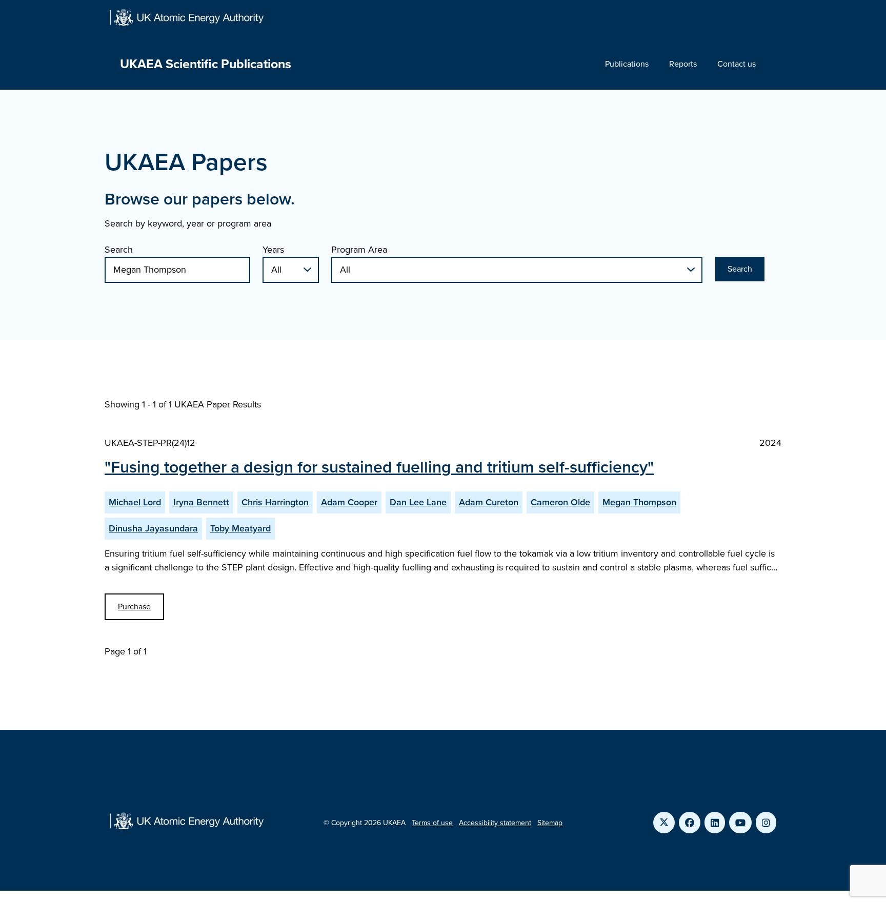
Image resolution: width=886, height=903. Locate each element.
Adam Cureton (488, 502)
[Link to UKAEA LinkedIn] (714, 822)
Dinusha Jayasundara (153, 528)
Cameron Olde (560, 502)
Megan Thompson (639, 502)
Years (273, 249)
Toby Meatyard (240, 528)
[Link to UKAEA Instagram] (766, 822)
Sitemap (549, 822)
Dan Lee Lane (418, 502)
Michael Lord (135, 502)
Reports (683, 64)
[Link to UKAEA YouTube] (740, 822)
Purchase (134, 606)
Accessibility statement (495, 822)
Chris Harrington (275, 502)
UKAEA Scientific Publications (205, 63)
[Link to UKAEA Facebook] (689, 822)
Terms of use (432, 822)
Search (119, 249)
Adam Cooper (349, 502)
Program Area (359, 249)
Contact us (736, 64)
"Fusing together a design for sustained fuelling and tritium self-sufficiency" (379, 467)
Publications (627, 64)
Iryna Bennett (201, 502)
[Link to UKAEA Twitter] (664, 822)
